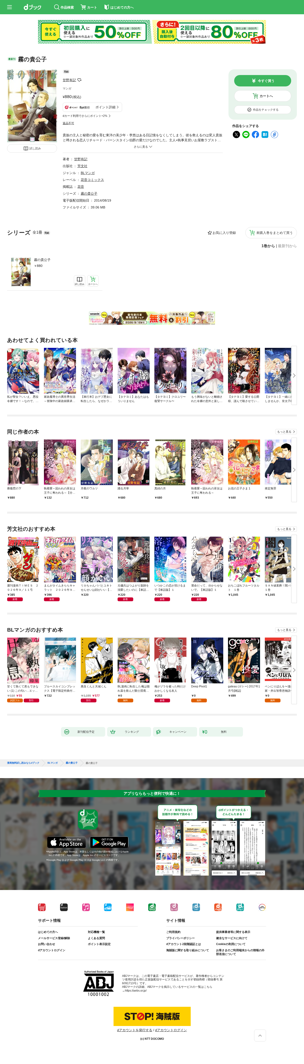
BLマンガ (88, 173)
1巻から (268, 246)
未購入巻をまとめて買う (274, 233)
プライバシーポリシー (180, 938)
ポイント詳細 (105, 107)
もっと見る (284, 431)
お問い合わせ (46, 944)
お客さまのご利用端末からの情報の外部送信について (240, 952)
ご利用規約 (173, 932)
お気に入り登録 (224, 233)
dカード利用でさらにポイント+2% (85, 116)
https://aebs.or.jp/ (136, 990)
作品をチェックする (266, 109)
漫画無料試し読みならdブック (23, 763)
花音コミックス (92, 180)
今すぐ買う (266, 81)
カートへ (266, 96)
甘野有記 (69, 80)
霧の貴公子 (42, 260)
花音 (80, 187)
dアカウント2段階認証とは (183, 944)
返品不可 (68, 123)
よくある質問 (96, 938)
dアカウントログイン (51, 950)
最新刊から (287, 246)
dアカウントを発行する (134, 1030)
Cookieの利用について (231, 944)
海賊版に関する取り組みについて (187, 950)
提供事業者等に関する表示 (233, 932)
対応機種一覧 (96, 932)
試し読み (35, 148)
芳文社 (82, 166)
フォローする (79, 80)
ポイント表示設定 (99, 944)
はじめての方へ (48, 932)
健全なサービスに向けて (231, 938)
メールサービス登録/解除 (54, 938)
